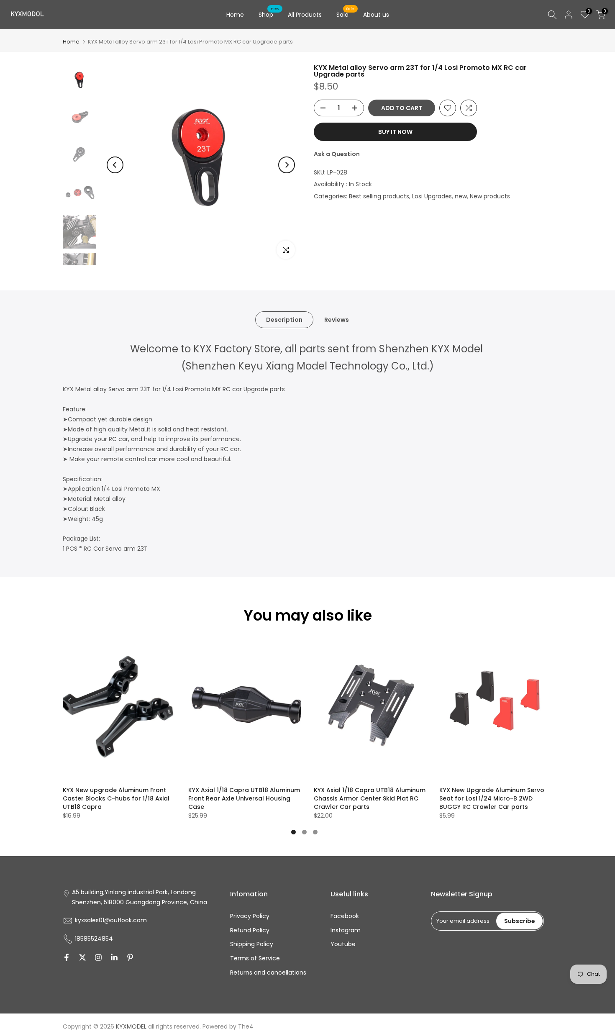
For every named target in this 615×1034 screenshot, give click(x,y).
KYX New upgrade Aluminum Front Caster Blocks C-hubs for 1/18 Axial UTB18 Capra (116, 798)
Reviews (336, 320)
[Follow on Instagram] (98, 957)
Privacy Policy (249, 916)
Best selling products (379, 196)
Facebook (345, 916)
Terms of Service (255, 958)
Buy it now (395, 132)
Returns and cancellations (268, 972)
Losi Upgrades (432, 196)
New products (490, 196)
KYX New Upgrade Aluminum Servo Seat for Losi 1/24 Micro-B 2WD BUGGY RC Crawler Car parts (491, 798)
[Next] (286, 165)
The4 (246, 1026)
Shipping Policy (251, 944)
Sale (345, 14)
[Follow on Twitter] (82, 957)
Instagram (346, 930)
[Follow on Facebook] (66, 957)
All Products (305, 14)
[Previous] (115, 165)
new (461, 196)
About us (376, 14)
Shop (269, 14)
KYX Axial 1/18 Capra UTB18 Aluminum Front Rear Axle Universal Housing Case (244, 798)
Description (284, 320)
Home (235, 14)
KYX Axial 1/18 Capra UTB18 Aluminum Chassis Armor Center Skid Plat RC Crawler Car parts (369, 798)
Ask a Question (337, 154)
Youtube (343, 944)
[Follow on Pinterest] (130, 957)
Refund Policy (249, 930)
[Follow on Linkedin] (114, 957)
